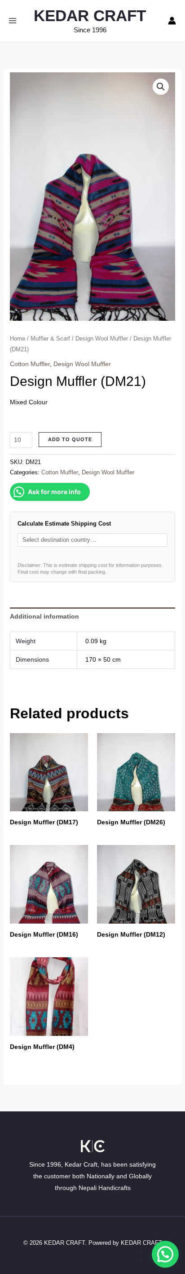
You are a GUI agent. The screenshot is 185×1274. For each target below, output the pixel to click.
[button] (161, 87)
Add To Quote (70, 439)
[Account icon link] (172, 21)
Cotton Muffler (30, 363)
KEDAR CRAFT (90, 15)
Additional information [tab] (44, 616)
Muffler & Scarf (50, 338)
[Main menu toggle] (13, 21)
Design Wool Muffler (101, 338)
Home (17, 338)
